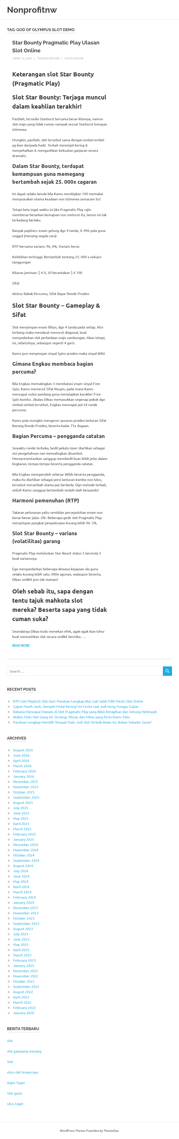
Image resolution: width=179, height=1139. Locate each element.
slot (10, 1040)
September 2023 (26, 923)
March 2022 (22, 1002)
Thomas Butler (48, 58)
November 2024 (25, 850)
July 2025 (20, 807)
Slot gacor (14, 1093)
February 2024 (24, 897)
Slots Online (74, 58)
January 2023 (23, 965)
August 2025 (23, 802)
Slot (10, 1061)
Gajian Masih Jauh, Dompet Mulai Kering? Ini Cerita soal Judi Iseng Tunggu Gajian (76, 706)
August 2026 (23, 750)
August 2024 (23, 865)
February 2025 (24, 834)
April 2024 (21, 886)
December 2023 (25, 907)
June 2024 (21, 876)
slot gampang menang (24, 1051)
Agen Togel (16, 1082)
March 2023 (22, 955)
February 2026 (24, 771)
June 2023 (21, 939)
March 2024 (22, 892)
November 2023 (25, 913)
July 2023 (20, 934)
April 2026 (21, 760)
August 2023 (23, 928)
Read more (20, 645)
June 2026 (21, 755)
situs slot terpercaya (22, 1072)
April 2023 (21, 949)
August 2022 (23, 991)
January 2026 (23, 776)
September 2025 (26, 797)
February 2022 (24, 1007)
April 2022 (21, 997)
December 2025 (25, 781)
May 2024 (20, 881)
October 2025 (23, 792)
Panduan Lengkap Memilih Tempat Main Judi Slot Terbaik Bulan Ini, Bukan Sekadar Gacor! (82, 722)
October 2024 (23, 855)
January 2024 (23, 902)
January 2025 (23, 839)
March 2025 (22, 828)
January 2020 (23, 1012)
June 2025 (21, 813)
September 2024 (26, 860)
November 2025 (25, 786)
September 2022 (26, 986)
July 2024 (20, 871)
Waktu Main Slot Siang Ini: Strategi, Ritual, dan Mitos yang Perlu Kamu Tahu (71, 717)
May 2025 (20, 818)
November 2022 (25, 976)
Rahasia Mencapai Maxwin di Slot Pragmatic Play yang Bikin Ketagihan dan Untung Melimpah (85, 711)
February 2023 (24, 960)
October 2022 (23, 981)
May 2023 (20, 944)
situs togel (15, 1103)
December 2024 (25, 844)
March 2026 (22, 765)
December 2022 (25, 970)
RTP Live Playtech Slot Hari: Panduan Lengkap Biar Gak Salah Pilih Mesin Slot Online (78, 701)
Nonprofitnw (32, 10)
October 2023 (23, 918)
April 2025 (21, 823)
